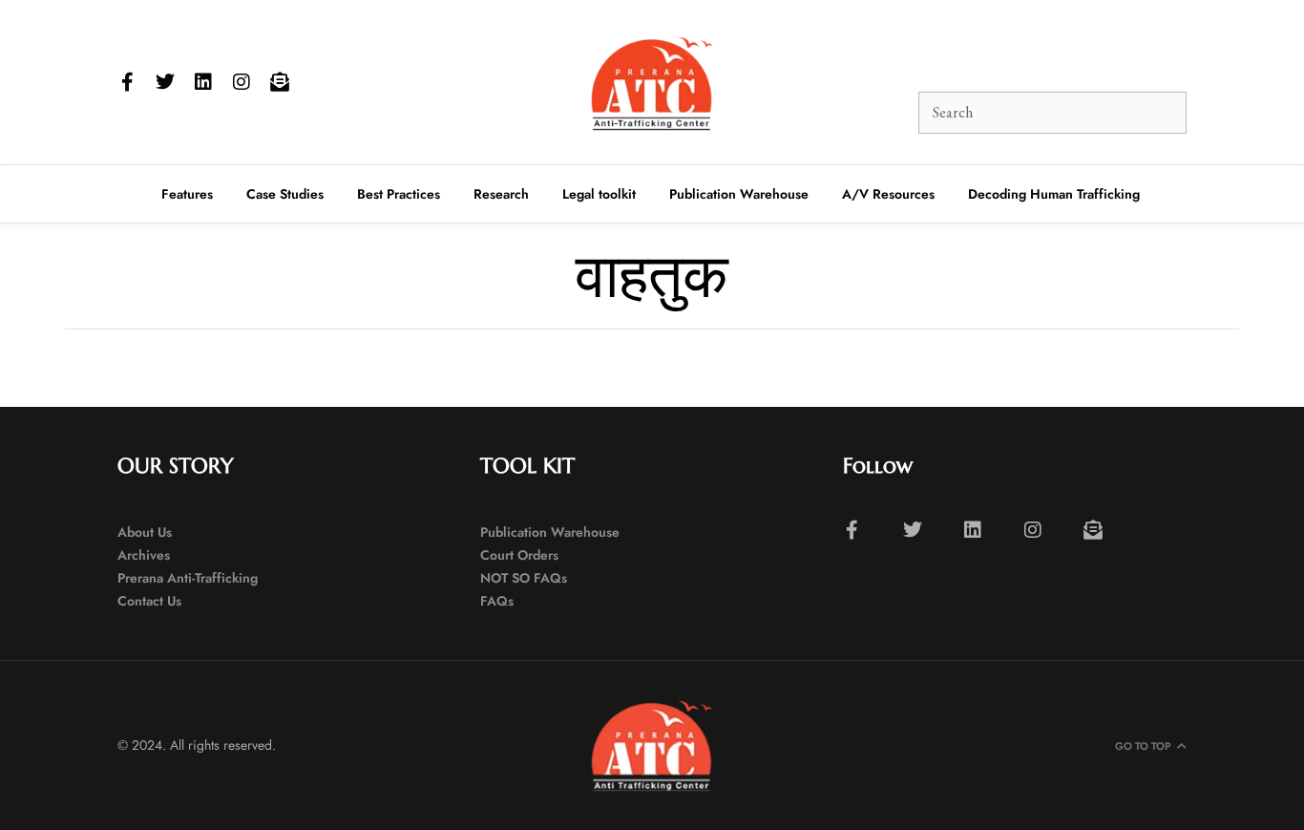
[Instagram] (241, 82)
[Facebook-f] (127, 82)
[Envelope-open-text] (279, 82)
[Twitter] (165, 82)
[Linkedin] (203, 82)
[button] (864, 52)
